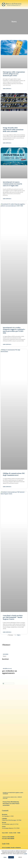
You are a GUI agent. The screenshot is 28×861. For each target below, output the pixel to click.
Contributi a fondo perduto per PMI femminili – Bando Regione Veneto (13, 617)
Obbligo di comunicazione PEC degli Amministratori (14, 474)
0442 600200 (5, 654)
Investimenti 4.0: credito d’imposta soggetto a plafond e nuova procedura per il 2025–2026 (14, 330)
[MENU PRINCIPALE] (25, 4)
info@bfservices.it (7, 668)
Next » (18, 635)
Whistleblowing (15, 802)
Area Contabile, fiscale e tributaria (11, 847)
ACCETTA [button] (11, 857)
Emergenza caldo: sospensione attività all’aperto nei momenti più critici (14, 74)
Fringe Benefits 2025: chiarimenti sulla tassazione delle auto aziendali (13, 129)
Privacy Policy (6, 802)
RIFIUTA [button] (20, 857)
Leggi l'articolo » (7, 88)
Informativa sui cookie (9, 803)
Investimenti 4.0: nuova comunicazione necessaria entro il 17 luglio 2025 (12, 184)
